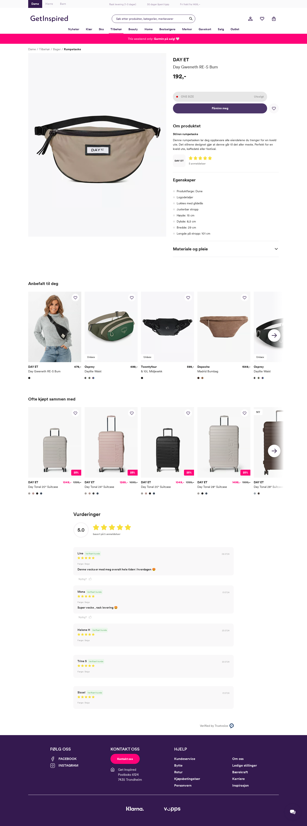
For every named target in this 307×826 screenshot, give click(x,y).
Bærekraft (240, 772)
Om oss (238, 759)
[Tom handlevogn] (274, 19)
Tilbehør (44, 49)
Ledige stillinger (244, 765)
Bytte (178, 765)
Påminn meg (220, 108)
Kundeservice (184, 759)
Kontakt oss (125, 759)
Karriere (238, 779)
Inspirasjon (240, 785)
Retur (178, 772)
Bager (57, 49)
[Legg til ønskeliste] (274, 108)
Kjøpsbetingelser (187, 779)
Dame (32, 49)
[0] (262, 19)
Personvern (183, 785)
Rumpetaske (72, 49)
